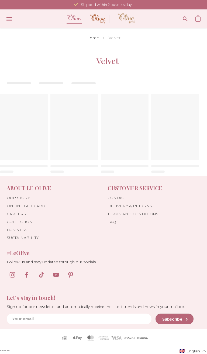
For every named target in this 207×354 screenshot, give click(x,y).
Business (17, 229)
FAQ (112, 221)
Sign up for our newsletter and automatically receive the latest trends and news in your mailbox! (96, 306)
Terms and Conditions (133, 213)
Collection (20, 221)
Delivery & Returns (130, 205)
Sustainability (23, 237)
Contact (117, 197)
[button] (193, 351)
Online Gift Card (26, 205)
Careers (16, 213)
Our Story (18, 197)
